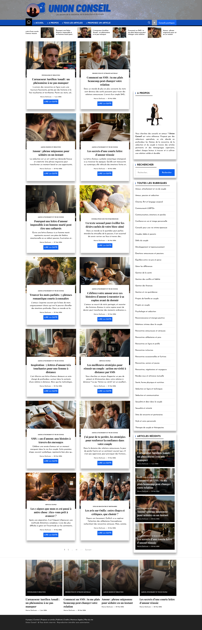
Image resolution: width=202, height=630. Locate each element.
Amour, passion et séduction (147, 195)
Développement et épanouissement (150, 247)
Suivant (88, 550)
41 (76, 550)
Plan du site (88, 620)
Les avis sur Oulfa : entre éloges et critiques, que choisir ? (105, 512)
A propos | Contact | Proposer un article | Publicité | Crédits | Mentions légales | (55, 620)
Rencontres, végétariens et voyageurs (151, 370)
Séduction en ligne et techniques (148, 389)
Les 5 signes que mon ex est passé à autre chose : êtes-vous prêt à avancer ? (51, 512)
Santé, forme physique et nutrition (149, 382)
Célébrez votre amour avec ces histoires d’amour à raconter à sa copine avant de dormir (105, 296)
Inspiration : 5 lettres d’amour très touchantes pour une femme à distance (51, 368)
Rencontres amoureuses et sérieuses (150, 331)
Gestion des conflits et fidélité (147, 279)
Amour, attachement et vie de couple (150, 189)
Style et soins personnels (145, 421)
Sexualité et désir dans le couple (148, 402)
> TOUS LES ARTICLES (72, 23)
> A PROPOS (53, 23)
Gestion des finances (144, 286)
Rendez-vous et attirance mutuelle (149, 376)
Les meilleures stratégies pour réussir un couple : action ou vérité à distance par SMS (105, 368)
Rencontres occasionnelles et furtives (150, 357)
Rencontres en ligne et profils (147, 344)
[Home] (29, 22)
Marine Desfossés (45, 97)
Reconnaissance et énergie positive (150, 318)
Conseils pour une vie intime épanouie (151, 228)
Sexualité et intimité (143, 408)
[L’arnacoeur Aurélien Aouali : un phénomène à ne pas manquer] (44, 578)
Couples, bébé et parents (145, 234)
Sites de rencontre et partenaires (149, 415)
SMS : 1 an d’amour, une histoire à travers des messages (51, 440)
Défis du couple (141, 241)
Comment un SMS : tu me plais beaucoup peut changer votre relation (105, 81)
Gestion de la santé (143, 273)
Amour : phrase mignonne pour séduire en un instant (50, 152)
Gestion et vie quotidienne (146, 292)
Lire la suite (51, 102)
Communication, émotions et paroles (150, 215)
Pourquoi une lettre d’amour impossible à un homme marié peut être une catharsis (51, 224)
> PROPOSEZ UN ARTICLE (98, 23)
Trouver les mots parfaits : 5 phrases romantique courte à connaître (51, 296)
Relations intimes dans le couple (148, 324)
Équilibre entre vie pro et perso (148, 260)
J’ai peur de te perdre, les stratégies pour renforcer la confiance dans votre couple (104, 440)
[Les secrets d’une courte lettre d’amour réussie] (158, 578)
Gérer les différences (143, 266)
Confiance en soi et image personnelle (151, 221)
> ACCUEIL (39, 23)
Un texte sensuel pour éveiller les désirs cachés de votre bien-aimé (105, 224)
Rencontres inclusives (144, 350)
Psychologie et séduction (145, 311)
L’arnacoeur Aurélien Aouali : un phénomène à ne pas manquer (51, 80)
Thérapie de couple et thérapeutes (149, 428)
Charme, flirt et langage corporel (149, 202)
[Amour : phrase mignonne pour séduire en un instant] (120, 578)
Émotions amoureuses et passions (149, 253)
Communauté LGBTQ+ (145, 208)
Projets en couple (142, 305)
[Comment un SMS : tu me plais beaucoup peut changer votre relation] (82, 578)
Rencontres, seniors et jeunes (147, 363)
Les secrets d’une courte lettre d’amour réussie (105, 152)
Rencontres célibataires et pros (148, 337)
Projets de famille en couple (147, 299)
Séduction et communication (147, 395)
